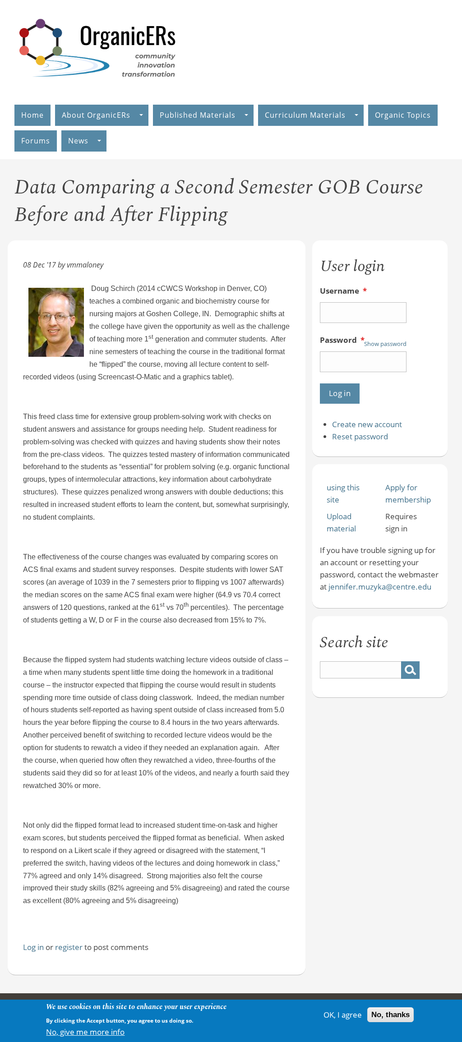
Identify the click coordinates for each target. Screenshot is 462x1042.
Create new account (367, 424)
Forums (35, 141)
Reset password (360, 436)
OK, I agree (342, 1015)
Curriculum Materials (305, 115)
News (78, 141)
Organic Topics (403, 115)
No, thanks (390, 1014)
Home (32, 115)
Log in (33, 947)
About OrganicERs (96, 115)
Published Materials (198, 115)
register (69, 947)
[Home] (97, 86)
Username (343, 291)
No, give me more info (85, 1032)
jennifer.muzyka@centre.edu (379, 586)
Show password (385, 344)
